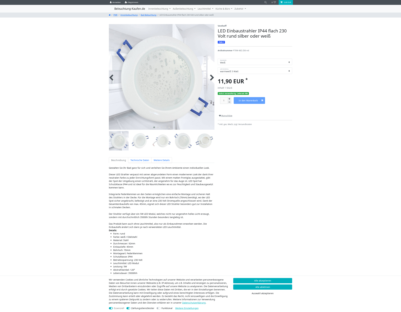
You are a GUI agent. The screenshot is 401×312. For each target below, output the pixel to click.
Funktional (166, 308)
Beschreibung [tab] (118, 160)
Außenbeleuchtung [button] (183, 8)
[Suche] (266, 2)
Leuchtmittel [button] (204, 8)
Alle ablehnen (262, 287)
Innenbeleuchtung (129, 15)
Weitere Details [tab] (162, 160)
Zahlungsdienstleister (142, 308)
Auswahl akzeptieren (263, 293)
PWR (115, 15)
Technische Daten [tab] (139, 160)
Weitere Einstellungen (187, 308)
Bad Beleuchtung (148, 15)
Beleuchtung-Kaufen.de (129, 8)
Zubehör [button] (239, 8)
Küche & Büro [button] (223, 8)
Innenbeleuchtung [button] (158, 8)
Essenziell (119, 308)
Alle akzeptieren (262, 280)
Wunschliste (226, 115)
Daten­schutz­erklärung (194, 302)
